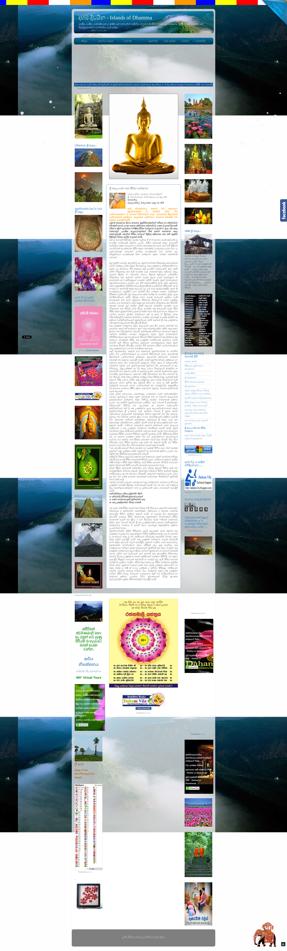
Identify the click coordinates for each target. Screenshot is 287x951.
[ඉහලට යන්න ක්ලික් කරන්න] (283, 944)
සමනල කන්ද (191, 361)
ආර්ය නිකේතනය (89, 661)
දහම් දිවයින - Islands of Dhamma (115, 18)
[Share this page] (82, 726)
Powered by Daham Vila (83, 595)
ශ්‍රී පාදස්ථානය (191, 377)
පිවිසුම (84, 41)
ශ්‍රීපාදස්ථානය (190, 386)
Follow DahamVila (143, 708)
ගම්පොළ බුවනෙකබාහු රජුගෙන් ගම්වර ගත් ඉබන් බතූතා (196, 413)
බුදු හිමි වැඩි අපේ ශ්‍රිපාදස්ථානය (198, 398)
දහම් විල (89, 88)
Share (24, 346)
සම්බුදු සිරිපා (190, 373)
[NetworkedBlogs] (143, 706)
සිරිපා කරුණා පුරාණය (195, 382)
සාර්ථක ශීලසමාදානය (88, 671)
